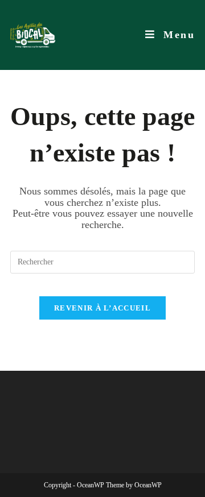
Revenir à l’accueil (102, 308)
